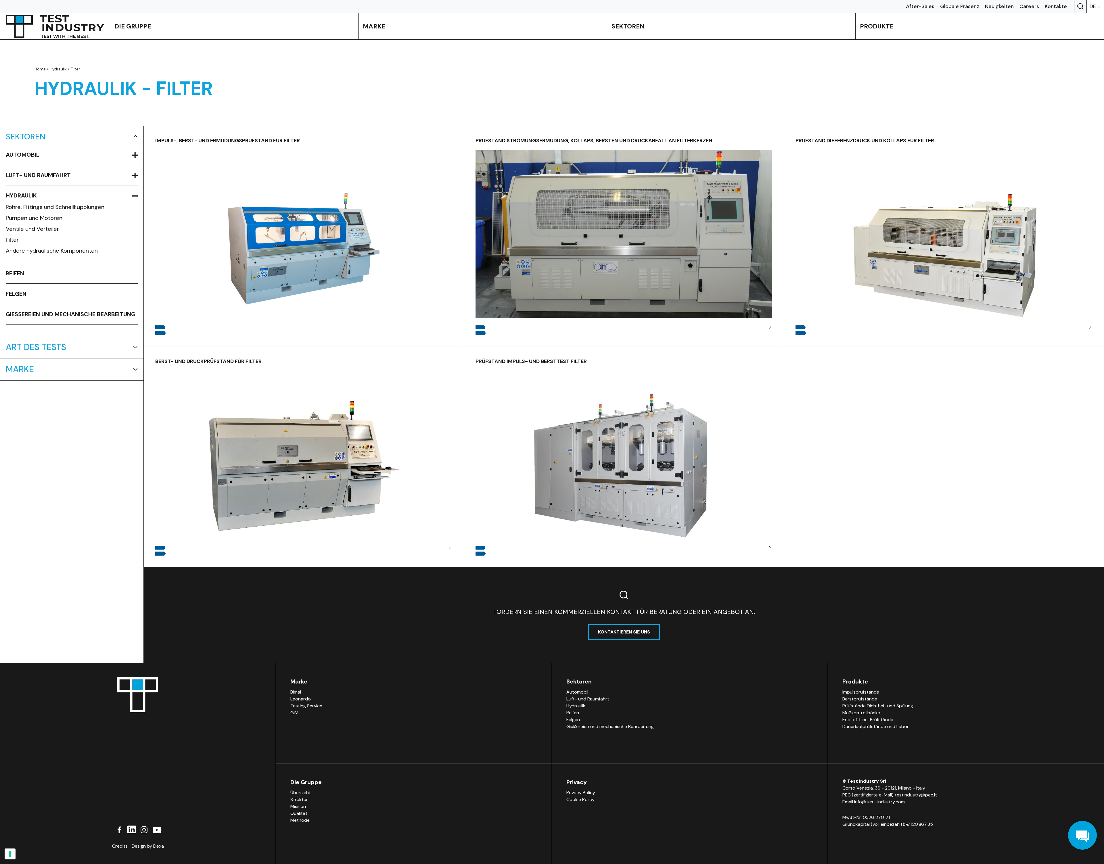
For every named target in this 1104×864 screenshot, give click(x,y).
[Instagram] (144, 829)
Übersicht (300, 793)
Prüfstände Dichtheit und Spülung (877, 706)
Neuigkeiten (999, 6)
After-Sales (920, 6)
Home (40, 69)
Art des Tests (36, 347)
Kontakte (1056, 6)
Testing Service (306, 706)
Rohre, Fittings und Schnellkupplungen (55, 207)
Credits (120, 846)
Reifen (15, 273)
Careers (1029, 6)
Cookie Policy (580, 799)
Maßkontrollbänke (861, 713)
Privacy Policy (580, 793)
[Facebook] (119, 829)
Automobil (22, 154)
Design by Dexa (148, 846)
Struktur (299, 799)
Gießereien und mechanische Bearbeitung (70, 314)
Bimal (295, 692)
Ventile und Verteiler (32, 229)
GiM (294, 713)
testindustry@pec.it (916, 795)
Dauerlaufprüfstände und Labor (875, 726)
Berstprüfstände (859, 699)
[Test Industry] (55, 26)
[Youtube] (156, 829)
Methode (300, 820)
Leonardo (300, 699)
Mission (298, 806)
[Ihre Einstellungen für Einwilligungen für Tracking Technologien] (10, 853)
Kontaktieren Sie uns (624, 632)
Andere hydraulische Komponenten (52, 250)
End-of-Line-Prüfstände (867, 720)
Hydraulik (58, 69)
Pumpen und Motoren (34, 218)
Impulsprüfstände (860, 692)
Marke (20, 369)
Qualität (298, 813)
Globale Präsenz (959, 6)
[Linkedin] (131, 829)
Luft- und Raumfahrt (38, 175)
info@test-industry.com (879, 802)
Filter (12, 239)
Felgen (16, 294)
